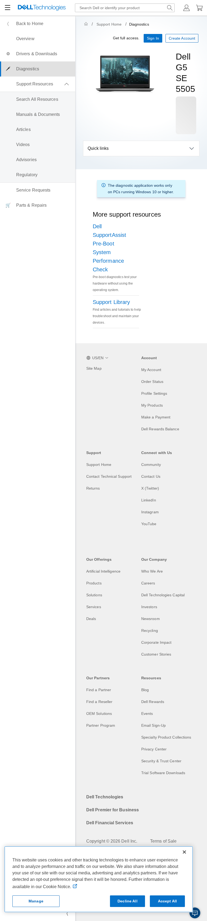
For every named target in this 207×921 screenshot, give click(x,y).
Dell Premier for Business (112, 810)
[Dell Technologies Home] (42, 8)
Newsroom (150, 619)
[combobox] (125, 8)
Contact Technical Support (109, 476)
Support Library (111, 302)
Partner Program (100, 725)
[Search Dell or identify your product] (170, 8)
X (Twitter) (150, 488)
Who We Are (152, 571)
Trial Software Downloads (163, 773)
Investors (149, 607)
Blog (145, 690)
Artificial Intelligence (103, 571)
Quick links (98, 148)
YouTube (149, 524)
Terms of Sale (163, 841)
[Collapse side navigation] (67, 913)
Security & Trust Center (161, 761)
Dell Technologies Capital (163, 595)
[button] (186, 8)
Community (151, 464)
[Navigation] (7, 7)
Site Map (94, 368)
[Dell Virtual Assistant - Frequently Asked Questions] (194, 913)
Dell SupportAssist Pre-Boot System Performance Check (109, 247)
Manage (36, 901)
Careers (148, 583)
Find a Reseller (99, 702)
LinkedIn (148, 500)
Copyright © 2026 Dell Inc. (111, 841)
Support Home (109, 24)
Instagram (150, 512)
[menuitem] (37, 23)
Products (94, 583)
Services (93, 607)
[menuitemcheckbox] (37, 84)
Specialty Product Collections (166, 737)
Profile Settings (154, 393)
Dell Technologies (104, 797)
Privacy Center (154, 749)
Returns (93, 488)
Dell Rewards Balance (160, 429)
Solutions (94, 595)
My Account (151, 370)
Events (147, 713)
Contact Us (150, 476)
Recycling (149, 630)
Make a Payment (155, 417)
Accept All (167, 901)
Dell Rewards (152, 702)
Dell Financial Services (109, 822)
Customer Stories (156, 654)
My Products (152, 405)
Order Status (152, 381)
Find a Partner (98, 690)
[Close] (184, 852)
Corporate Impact (156, 642)
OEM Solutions (99, 713)
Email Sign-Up (153, 725)
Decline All (127, 901)
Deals (91, 619)
